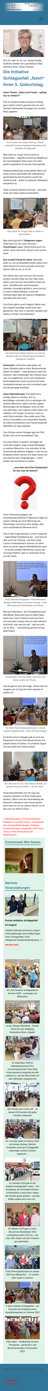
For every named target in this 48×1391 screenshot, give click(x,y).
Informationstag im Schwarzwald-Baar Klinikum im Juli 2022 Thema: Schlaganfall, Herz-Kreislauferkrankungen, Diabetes (23, 822)
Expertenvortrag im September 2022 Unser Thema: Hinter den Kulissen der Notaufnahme (23, 831)
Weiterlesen (11, 945)
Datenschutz (12, 1383)
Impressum (11, 1380)
